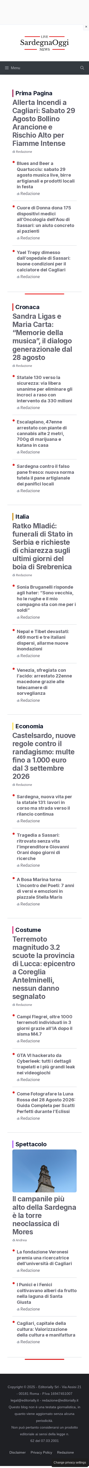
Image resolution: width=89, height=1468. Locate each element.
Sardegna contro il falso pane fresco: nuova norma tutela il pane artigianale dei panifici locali (45, 475)
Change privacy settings (70, 1462)
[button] (82, 68)
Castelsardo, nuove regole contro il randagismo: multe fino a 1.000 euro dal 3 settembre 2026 (44, 756)
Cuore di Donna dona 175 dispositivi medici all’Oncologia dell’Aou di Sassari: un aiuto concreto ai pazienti (45, 219)
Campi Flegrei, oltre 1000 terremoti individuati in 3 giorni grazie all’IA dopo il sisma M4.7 (44, 1025)
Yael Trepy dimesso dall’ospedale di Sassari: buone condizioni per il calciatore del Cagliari (43, 261)
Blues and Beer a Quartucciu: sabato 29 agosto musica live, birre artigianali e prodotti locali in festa (46, 175)
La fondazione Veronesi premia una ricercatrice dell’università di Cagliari (44, 1257)
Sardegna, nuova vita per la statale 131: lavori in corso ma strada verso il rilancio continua (44, 805)
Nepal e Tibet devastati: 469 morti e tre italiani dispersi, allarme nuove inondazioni (43, 640)
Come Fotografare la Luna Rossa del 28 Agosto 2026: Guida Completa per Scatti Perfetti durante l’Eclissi (46, 1102)
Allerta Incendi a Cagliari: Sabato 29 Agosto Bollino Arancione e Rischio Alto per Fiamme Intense (43, 123)
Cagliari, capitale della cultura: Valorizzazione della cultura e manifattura (46, 1329)
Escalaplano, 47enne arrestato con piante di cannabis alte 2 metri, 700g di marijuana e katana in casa (42, 433)
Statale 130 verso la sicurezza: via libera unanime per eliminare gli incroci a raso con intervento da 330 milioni (44, 389)
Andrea (21, 1240)
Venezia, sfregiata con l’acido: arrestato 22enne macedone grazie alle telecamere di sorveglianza (44, 682)
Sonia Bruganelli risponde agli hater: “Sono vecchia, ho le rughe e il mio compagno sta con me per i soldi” (46, 598)
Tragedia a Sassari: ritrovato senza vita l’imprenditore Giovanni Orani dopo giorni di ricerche (43, 846)
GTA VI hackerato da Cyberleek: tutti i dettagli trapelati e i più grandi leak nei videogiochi (46, 1064)
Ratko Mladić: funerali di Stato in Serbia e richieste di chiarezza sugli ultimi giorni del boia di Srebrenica (42, 546)
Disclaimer (17, 1452)
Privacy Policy (41, 1452)
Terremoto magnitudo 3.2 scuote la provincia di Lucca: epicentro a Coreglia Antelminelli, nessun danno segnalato (43, 968)
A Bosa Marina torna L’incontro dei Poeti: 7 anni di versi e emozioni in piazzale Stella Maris (45, 888)
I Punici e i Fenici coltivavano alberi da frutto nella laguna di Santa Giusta (47, 1293)
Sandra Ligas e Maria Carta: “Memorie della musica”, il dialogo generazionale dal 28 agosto (42, 336)
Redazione (24, 151)
